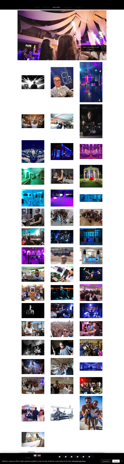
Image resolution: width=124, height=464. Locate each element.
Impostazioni (106, 461)
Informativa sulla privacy (79, 461)
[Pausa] (20, 58)
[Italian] (35, 455)
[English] (39, 455)
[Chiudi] (122, 461)
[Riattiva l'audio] (23, 58)
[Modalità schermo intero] (104, 58)
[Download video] (101, 58)
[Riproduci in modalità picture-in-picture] (98, 58)
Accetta (116, 461)
